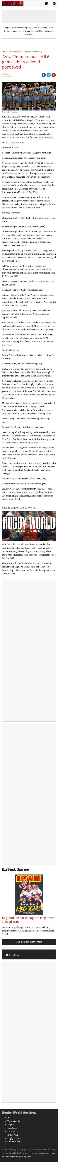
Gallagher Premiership (32, 52)
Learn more (29, 34)
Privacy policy (15, 1157)
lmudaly (6, 74)
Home (5, 52)
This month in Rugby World (29, 942)
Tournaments (15, 52)
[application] (29, 526)
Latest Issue (15, 869)
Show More (13, 955)
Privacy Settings (26, 1157)
